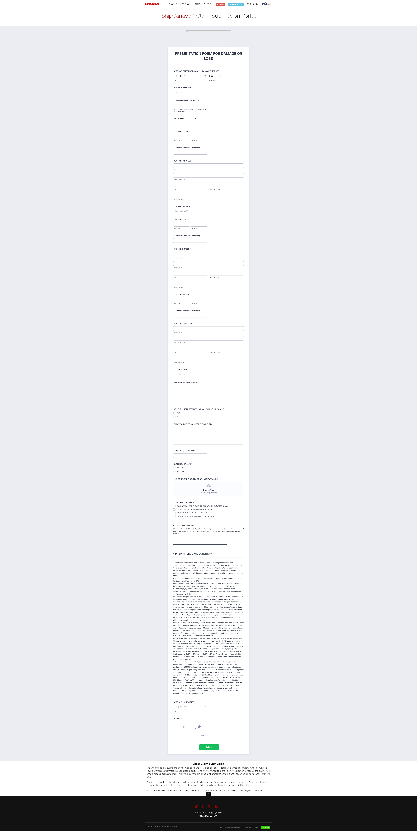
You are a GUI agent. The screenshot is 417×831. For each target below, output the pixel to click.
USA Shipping (187, 4)
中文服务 (197, 4)
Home (149, 7)
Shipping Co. (173, 4)
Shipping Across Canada (232, 827)
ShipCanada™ (208, 816)
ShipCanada (161, 826)
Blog (256, 827)
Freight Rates (247, 827)
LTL (220, 827)
